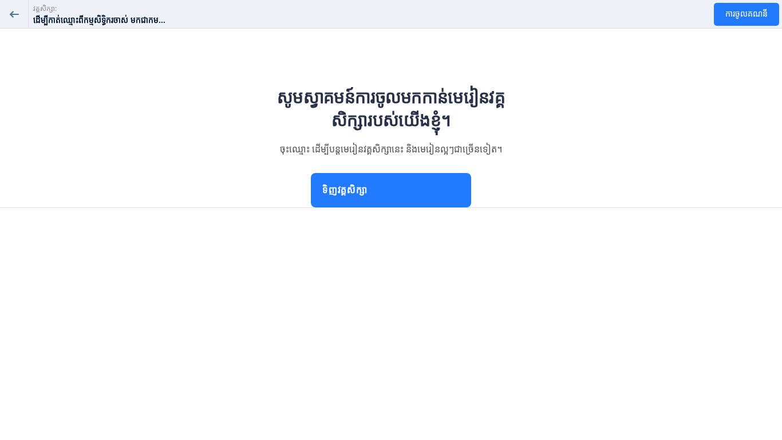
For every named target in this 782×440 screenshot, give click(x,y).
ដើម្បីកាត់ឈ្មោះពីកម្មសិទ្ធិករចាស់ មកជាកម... (99, 20)
